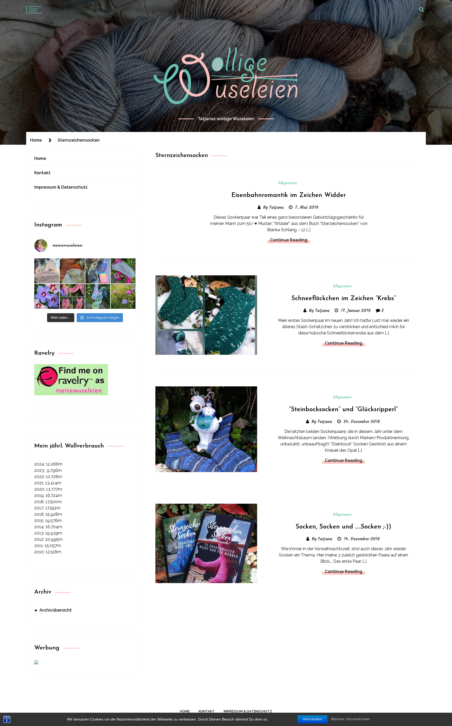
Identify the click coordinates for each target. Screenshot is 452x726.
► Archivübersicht (53, 610)
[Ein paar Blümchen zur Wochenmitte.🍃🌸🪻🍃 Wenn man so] (123, 296)
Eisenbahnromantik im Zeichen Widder (288, 195)
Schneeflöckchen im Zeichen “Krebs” (343, 298)
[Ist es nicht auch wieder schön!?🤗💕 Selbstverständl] (123, 270)
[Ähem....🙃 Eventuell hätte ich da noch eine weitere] (97, 296)
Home (40, 158)
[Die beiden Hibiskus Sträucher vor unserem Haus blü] (46, 296)
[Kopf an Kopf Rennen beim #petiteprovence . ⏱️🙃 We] (72, 270)
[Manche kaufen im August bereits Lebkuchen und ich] (97, 270)
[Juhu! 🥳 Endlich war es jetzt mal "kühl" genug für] (72, 296)
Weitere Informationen (350, 719)
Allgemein (287, 183)
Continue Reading (288, 239)
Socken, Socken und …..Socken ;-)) (343, 527)
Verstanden (312, 719)
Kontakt (42, 172)
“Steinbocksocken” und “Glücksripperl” (343, 409)
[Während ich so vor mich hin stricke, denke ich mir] (46, 270)
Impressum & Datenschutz (61, 187)
